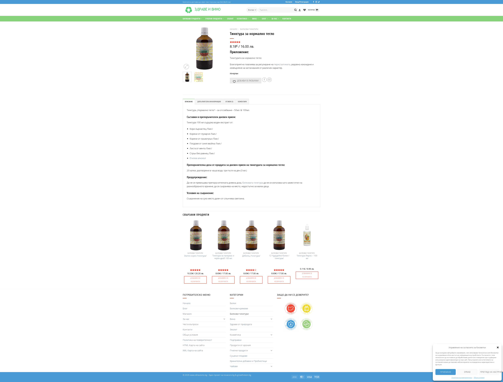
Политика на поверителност (462, 377)
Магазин (187, 313)
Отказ (467, 372)
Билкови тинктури (249, 29)
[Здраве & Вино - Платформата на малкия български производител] (189, 10)
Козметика (235, 334)
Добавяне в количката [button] (195, 280)
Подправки (235, 339)
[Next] (221, 48)
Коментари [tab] (242, 102)
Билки (233, 303)
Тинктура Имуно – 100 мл (307, 257)
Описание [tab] (189, 102)
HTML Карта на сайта (193, 345)
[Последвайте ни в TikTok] (319, 2)
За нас (186, 318)
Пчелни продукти (213, 19)
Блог (264, 19)
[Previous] (187, 48)
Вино (254, 19)
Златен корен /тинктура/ (195, 256)
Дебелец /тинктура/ (251, 256)
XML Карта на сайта (193, 350)
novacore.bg (229, 375)
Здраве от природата (241, 324)
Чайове (234, 366)
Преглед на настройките (489, 372)
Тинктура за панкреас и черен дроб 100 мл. (223, 257)
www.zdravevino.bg (198, 375)
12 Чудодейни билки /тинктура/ (279, 257)
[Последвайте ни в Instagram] (316, 2)
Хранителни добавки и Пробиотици (248, 361)
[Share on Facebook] (264, 79)
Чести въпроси (190, 324)
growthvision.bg (244, 375)
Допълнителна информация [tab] (209, 102)
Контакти (289, 2)
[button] (497, 347)
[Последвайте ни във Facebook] (313, 2)
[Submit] (295, 10)
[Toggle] (224, 319)
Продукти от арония (240, 345)
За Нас (274, 19)
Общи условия (479, 377)
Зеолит (230, 19)
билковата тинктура (252, 182)
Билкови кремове (239, 308)
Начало (233, 29)
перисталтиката (282, 64)
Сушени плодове (238, 355)
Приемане (445, 372)
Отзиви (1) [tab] (229, 102)
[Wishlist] (304, 10)
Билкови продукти (191, 19)
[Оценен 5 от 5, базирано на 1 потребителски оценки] (275, 42)
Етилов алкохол (198, 158)
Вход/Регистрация (301, 2)
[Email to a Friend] (269, 79)
